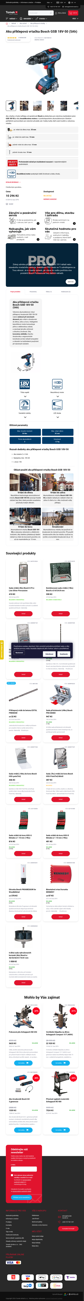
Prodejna (38, 2)
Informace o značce (27, 2)
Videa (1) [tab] (49, 291)
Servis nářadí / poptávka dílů (15, 1238)
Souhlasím (64, 654)
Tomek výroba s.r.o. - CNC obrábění (14, 1245)
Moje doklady (36, 1243)
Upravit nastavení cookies (54, 1298)
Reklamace (35, 1215)
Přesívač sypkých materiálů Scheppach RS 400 (57, 1100)
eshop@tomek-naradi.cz (67, 1217)
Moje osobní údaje (37, 1236)
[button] (23, 1049)
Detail (23, 613)
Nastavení (19, 653)
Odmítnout (49, 654)
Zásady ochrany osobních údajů (16, 1241)
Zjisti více (71, 282)
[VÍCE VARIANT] (23, 695)
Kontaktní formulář (68, 1228)
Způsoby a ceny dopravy (39, 1225)
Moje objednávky (37, 1239)
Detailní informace (12, 182)
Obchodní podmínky (12, 2)
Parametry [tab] (33, 291)
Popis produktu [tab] (15, 291)
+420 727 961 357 (68, 1222)
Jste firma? (35, 1218)
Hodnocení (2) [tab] (65, 291)
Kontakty (9, 1225)
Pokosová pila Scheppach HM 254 (23, 1032)
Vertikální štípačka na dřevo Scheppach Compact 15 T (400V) (59, 1033)
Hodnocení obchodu (12, 1235)
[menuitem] (12, 19)
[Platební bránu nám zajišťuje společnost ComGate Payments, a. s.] (13, 1277)
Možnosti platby (37, 1222)
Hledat (51, 13)
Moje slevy (35, 1246)
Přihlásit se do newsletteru (21, 1197)
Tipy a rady (9, 1231)
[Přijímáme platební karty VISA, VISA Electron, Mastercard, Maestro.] (28, 1277)
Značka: (39, 40)
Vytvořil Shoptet (57, 1294)
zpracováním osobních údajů (22, 1191)
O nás (8, 1228)
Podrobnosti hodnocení (13, 40)
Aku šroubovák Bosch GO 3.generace (19, 1100)
